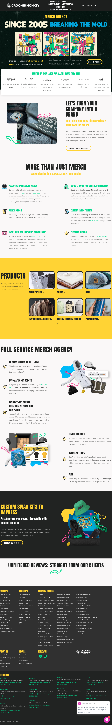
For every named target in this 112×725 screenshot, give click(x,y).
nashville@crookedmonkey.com (39, 682)
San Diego (32, 700)
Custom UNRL (81, 625)
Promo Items (23, 608)
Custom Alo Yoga (44, 597)
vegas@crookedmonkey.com (67, 695)
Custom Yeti (80, 631)
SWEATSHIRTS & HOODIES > (40, 319)
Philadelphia (33, 689)
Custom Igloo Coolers (45, 637)
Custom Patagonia (102, 236)
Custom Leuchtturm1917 (46, 645)
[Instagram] (40, 656)
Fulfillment (83, 87)
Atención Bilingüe (6, 628)
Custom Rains (62, 631)
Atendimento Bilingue (7, 631)
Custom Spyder (81, 597)
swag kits (94, 221)
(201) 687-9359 (90, 684)
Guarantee (22, 658)
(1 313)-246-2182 (5, 712)
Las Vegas (60, 689)
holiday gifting (37, 236)
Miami (88, 689)
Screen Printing (5, 620)
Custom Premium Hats (84, 634)
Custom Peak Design (64, 622)
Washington (4, 689)
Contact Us (3, 666)
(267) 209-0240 (33, 696)
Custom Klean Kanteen (45, 642)
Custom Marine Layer (64, 600)
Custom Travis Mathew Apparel (86, 617)
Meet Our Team (5, 655)
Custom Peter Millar (63, 625)
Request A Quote (5, 594)
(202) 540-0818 (5, 698)
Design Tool (4, 622)
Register (89, 5)
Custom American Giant (46, 600)
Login (82, 5)
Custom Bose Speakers (45, 608)
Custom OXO (61, 617)
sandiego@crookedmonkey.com (39, 705)
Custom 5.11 (42, 594)
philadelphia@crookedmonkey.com (40, 694)
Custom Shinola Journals (65, 639)
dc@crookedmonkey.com (8, 696)
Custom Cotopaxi (44, 620)
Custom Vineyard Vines (84, 628)
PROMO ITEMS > (92, 319)
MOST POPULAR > (36, 292)
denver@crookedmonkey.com (67, 682)
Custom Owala (62, 614)
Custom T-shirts (24, 617)
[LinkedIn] (45, 656)
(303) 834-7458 (62, 684)
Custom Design (5, 603)
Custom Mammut (63, 597)
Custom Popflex (62, 628)
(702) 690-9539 (62, 698)
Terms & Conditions (25, 663)
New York (89, 678)
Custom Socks (24, 611)
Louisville (3, 678)
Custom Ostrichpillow (64, 611)
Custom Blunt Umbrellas (46, 603)
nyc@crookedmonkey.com (95, 682)
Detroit (2, 704)
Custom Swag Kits (6, 617)
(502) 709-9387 (5, 685)
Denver (59, 677)
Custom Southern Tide (83, 594)
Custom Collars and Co (45, 611)
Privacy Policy (23, 660)
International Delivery (7, 611)
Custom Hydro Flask (45, 634)
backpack (37, 193)
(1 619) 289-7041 (33, 707)
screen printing (26, 64)
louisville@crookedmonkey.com (10, 682)
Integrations (4, 625)
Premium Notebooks (26, 606)
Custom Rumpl (62, 637)
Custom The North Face (84, 606)
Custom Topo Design (83, 614)
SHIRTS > (61, 292)
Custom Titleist (81, 611)
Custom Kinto (42, 639)
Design (11, 87)
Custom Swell (81, 603)
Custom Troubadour (83, 620)
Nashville (32, 678)
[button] (55, 1)
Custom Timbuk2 (82, 608)
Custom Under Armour (84, 622)
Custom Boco (42, 606)
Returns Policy (24, 655)
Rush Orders (4, 614)
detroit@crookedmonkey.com (10, 710)
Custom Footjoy (43, 622)
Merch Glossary (5, 663)
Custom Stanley (81, 600)
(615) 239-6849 (33, 685)
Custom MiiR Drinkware (65, 603)
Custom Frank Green (45, 625)
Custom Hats (23, 603)
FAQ (1, 660)
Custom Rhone (62, 634)
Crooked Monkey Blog (7, 658)
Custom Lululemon (63, 594)
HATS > (88, 292)
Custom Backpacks (25, 600)
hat (22, 193)
